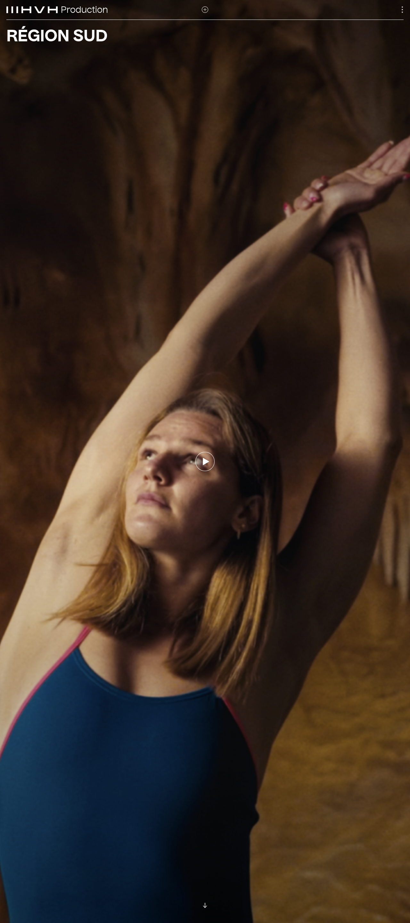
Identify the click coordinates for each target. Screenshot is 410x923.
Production (84, 9)
